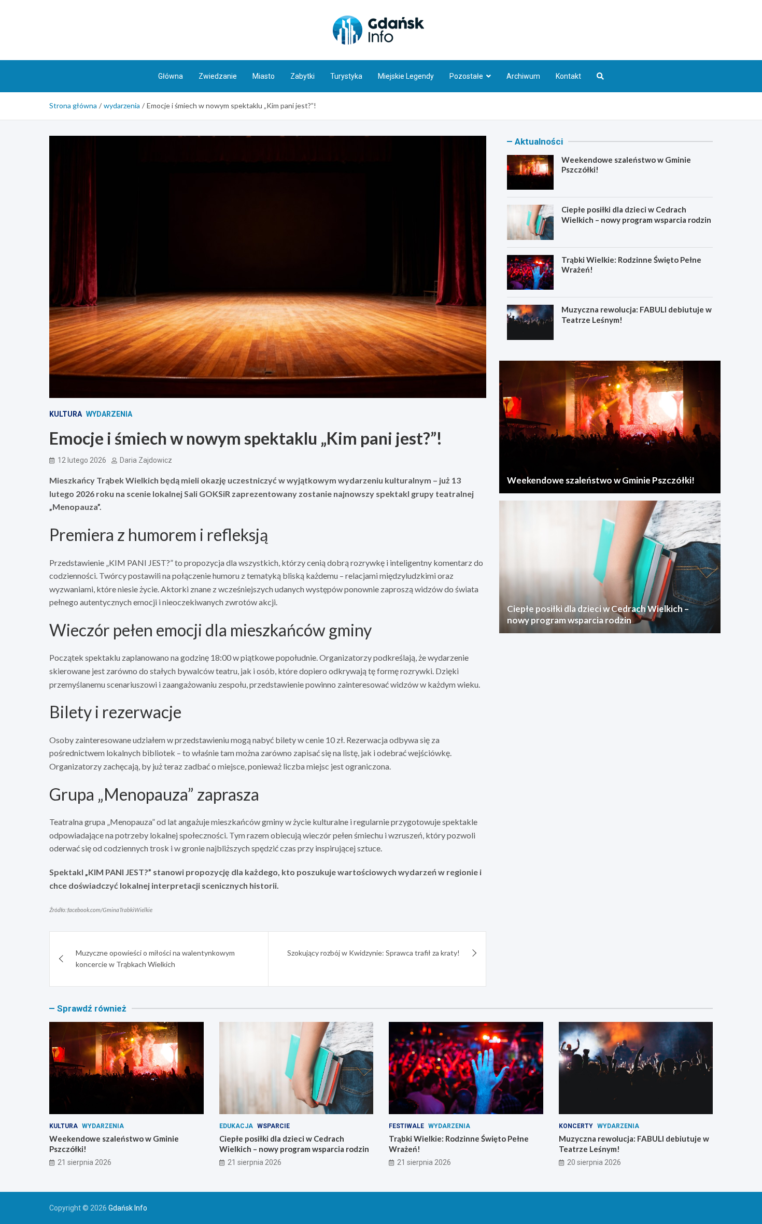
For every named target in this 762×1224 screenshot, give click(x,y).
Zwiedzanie (218, 76)
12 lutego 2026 (82, 460)
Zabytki (302, 76)
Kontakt (568, 76)
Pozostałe (466, 76)
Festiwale (406, 1126)
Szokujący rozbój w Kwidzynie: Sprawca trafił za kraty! (373, 952)
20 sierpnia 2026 (594, 1162)
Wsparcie (273, 1126)
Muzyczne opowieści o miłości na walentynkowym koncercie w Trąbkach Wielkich (155, 958)
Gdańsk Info (127, 1208)
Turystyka (346, 76)
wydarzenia (109, 414)
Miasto (263, 76)
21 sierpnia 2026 (84, 1162)
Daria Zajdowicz (146, 460)
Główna (170, 76)
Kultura (65, 414)
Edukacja (236, 1126)
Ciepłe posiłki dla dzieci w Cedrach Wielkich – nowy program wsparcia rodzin (636, 214)
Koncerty (576, 1126)
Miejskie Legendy (406, 76)
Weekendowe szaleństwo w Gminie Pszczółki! (601, 480)
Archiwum (523, 76)
